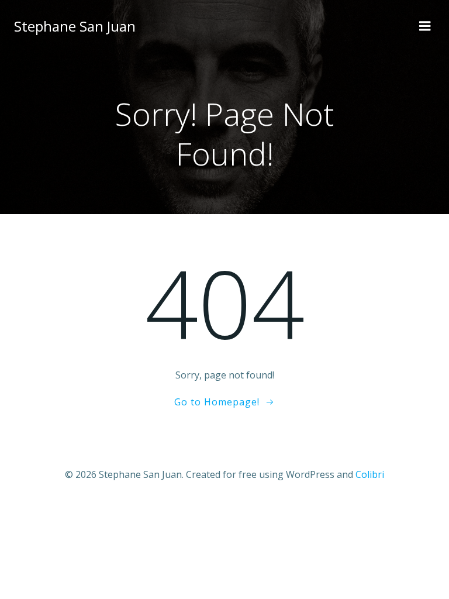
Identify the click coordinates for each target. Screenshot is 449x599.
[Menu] (425, 26)
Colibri (369, 474)
